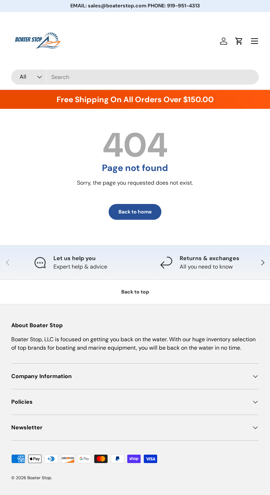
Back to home (135, 212)
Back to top (135, 292)
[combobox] (135, 77)
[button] (239, 41)
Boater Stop (39, 478)
